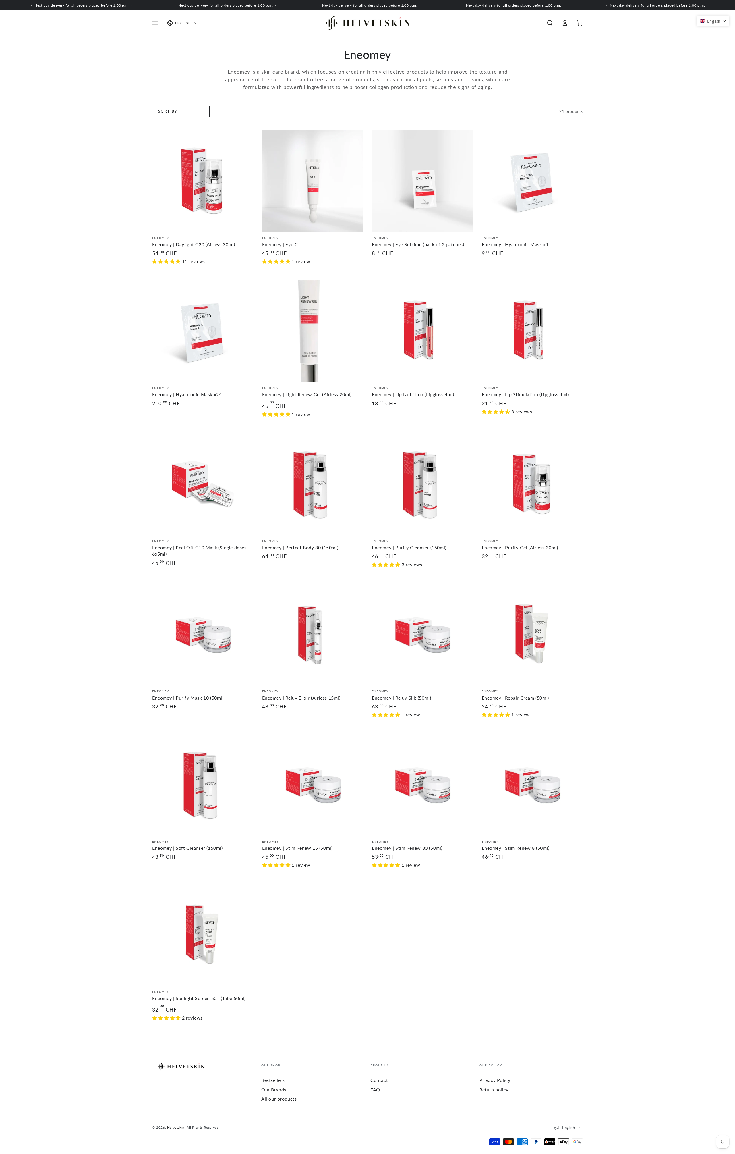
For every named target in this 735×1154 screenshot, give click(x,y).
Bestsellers (273, 1080)
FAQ (375, 1089)
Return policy (493, 1089)
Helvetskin (176, 1127)
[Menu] (155, 23)
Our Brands (273, 1089)
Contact (379, 1080)
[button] (549, 23)
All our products (279, 1098)
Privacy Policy (494, 1080)
